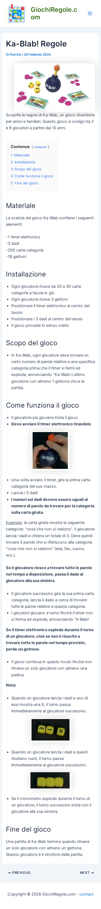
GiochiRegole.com (54, 13)
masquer (40, 147)
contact (86, 894)
